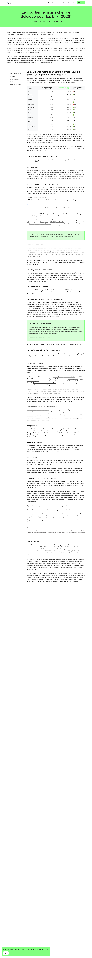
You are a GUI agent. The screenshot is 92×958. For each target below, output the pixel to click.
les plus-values (61, 306)
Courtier (30, 88)
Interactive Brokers (44, 252)
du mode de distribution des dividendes (44, 193)
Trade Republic (59, 222)
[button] (81, 2)
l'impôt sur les (31, 399)
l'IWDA (33, 262)
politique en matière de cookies (38, 949)
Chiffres (63, 2)
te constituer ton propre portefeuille (64, 377)
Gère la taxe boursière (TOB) (77, 88)
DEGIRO (52, 222)
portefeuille (57, 483)
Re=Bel (29, 281)
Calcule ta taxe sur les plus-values (39, 337)
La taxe (43, 397)
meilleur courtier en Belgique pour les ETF (68, 344)
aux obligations (73, 379)
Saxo (46, 222)
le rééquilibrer (40, 431)
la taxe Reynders (55, 397)
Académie (73, 2)
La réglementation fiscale (51, 399)
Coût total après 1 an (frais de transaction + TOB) (62, 88)
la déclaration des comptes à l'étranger (72, 397)
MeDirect (29, 134)
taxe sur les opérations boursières (52, 187)
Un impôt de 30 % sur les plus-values (38, 302)
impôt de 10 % (50, 306)
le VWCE (38, 262)
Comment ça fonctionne (54, 2)
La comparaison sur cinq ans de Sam (44, 383)
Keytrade (49, 172)
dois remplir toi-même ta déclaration (40, 224)
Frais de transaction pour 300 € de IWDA (46, 88)
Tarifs (68, 2)
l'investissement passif (69, 366)
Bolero (42, 222)
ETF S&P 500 (63, 248)
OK (6, 953)
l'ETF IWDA (70, 78)
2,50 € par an (68, 275)
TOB (28, 222)
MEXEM (82, 279)
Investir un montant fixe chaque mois (38, 410)
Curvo (39, 481)
